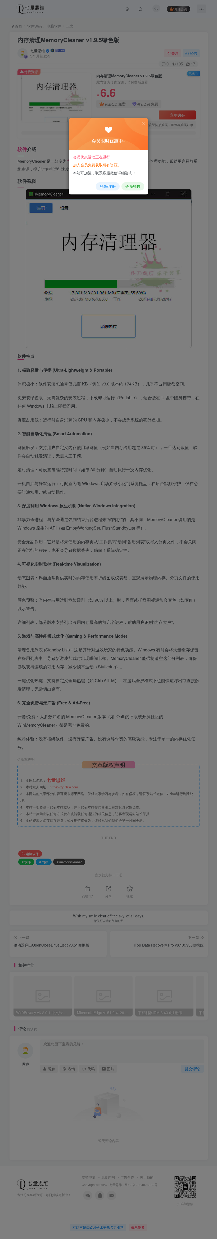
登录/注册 (108, 186)
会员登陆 (132, 186)
